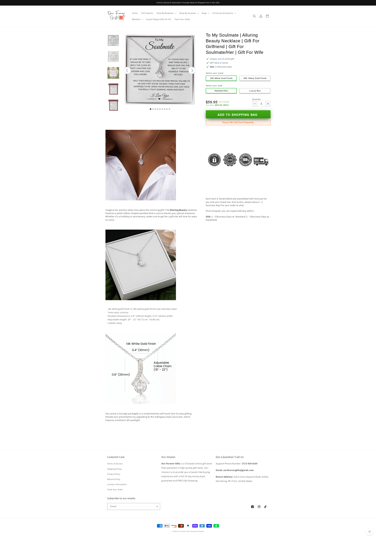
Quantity (256, 99)
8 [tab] (167, 109)
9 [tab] (169, 109)
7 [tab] (164, 109)
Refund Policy (113, 479)
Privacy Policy (113, 474)
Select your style (214, 85)
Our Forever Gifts (183, 531)
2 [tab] (153, 109)
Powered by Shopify (197, 531)
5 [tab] (160, 109)
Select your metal (214, 73)
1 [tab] (150, 109)
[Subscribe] (156, 506)
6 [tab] (162, 109)
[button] (166, 13)
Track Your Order (115, 489)
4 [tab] (157, 109)
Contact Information (117, 484)
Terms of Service (115, 463)
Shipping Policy (114, 469)
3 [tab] (155, 109)
